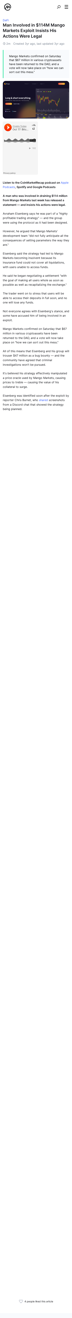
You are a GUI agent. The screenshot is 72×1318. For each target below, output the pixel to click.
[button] (66, 7)
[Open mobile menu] (66, 7)
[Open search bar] (58, 7)
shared (43, 400)
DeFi (6, 20)
